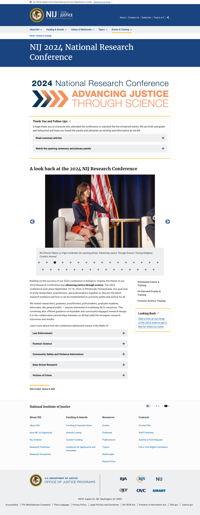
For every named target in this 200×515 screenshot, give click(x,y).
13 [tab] (133, 262)
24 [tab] (98, 269)
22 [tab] (82, 269)
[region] (100, 222)
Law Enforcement (42, 333)
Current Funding (74, 439)
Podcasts (107, 432)
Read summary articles (49, 138)
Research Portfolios (40, 447)
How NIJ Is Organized (41, 432)
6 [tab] (78, 262)
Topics (105, 447)
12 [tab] (125, 262)
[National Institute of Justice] (159, 481)
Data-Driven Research (45, 364)
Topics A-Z (159, 17)
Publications (108, 439)
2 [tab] (46, 262)
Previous (32, 221)
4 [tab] (62, 262)
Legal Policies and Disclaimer (104, 504)
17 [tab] (42, 269)
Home (32, 36)
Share (170, 19)
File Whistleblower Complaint (36, 504)
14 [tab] (141, 262)
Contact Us (133, 17)
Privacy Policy (79, 504)
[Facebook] (150, 408)
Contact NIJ (145, 425)
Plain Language (61, 504)
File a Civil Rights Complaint (153, 447)
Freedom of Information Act (152, 504)
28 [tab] (129, 269)
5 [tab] (70, 262)
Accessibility (12, 504)
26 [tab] (114, 269)
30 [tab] (145, 269)
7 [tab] (86, 262)
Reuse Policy (109, 461)
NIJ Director (36, 439)
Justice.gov (187, 504)
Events (105, 425)
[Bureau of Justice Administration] (123, 481)
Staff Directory (146, 432)
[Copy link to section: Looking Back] (157, 313)
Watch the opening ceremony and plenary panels (63, 148)
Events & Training (43, 36)
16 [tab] (157, 262)
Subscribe (146, 17)
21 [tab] (74, 269)
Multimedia (108, 454)
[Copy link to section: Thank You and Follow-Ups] (69, 121)
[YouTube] (167, 408)
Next (167, 221)
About (123, 17)
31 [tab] (153, 269)
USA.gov (174, 504)
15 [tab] (149, 262)
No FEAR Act (129, 504)
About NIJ (35, 425)
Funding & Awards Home (79, 425)
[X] (158, 408)
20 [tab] (66, 269)
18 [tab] (50, 269)
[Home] (59, 15)
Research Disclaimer (40, 454)
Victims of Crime (42, 375)
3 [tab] (54, 262)
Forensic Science (42, 343)
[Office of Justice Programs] (37, 15)
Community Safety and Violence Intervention (58, 354)
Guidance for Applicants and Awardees (80, 449)
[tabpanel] (100, 222)
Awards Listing (73, 432)
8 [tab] (94, 262)
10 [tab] (110, 262)
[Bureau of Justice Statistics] (141, 483)
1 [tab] (38, 262)
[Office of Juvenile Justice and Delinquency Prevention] (123, 493)
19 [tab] (58, 269)
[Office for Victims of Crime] (141, 493)
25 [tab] (106, 269)
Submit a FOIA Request (151, 439)
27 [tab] (121, 269)
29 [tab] (137, 269)
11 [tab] (118, 262)
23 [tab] (90, 269)
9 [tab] (102, 262)
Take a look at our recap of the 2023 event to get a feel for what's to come (152, 322)
